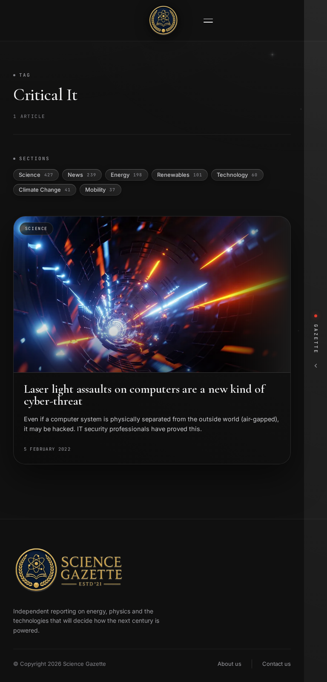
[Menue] (208, 20)
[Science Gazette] (163, 20)
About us (229, 663)
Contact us (276, 663)
